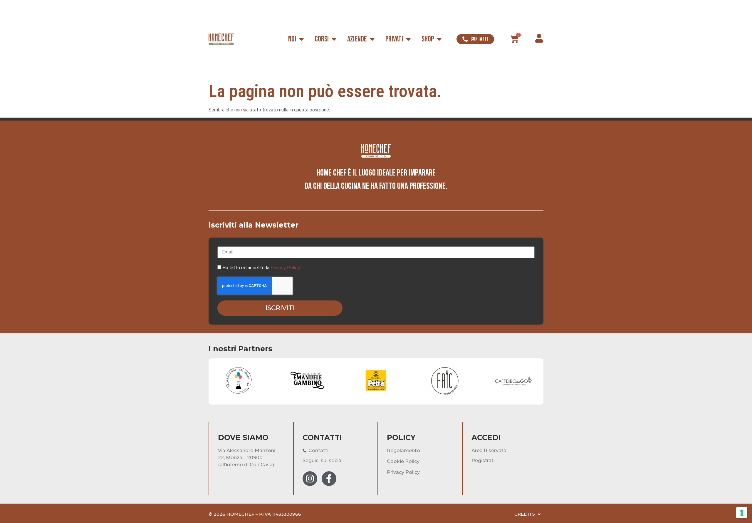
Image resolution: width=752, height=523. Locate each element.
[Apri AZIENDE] (372, 39)
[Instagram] (310, 478)
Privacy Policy (285, 267)
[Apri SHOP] (439, 39)
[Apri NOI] (301, 39)
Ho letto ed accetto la (261, 267)
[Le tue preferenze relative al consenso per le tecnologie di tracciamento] (741, 512)
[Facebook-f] (329, 478)
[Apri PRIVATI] (408, 39)
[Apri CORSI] (334, 39)
